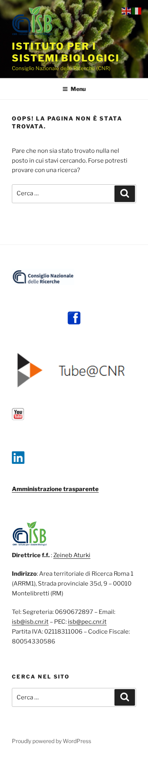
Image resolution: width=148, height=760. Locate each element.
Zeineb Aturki (71, 555)
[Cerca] (124, 193)
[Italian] (137, 10)
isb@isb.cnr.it (30, 621)
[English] (127, 10)
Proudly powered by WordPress (51, 741)
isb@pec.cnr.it (87, 621)
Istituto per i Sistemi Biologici (66, 52)
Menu (78, 88)
